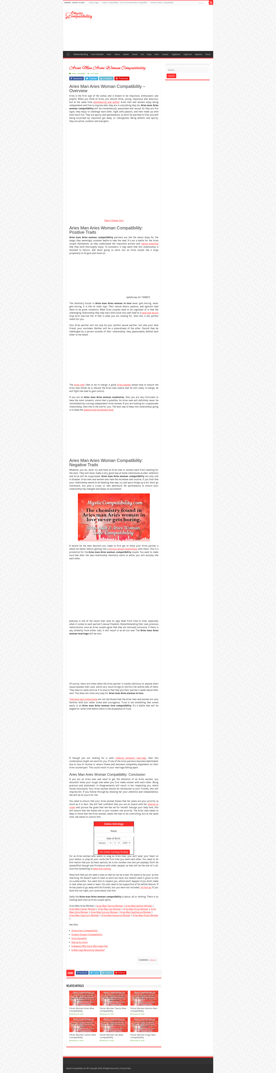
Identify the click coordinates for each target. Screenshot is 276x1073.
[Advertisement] (158, 28)
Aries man (79, 384)
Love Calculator (97, 54)
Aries (109, 54)
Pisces (207, 54)
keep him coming (102, 868)
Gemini (126, 54)
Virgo (149, 54)
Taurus (117, 54)
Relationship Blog (81, 54)
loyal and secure (149, 312)
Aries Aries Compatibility (84, 930)
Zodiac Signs (94, 3)
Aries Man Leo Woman (109, 909)
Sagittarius (176, 54)
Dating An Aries (79, 942)
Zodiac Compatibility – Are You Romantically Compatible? (124, 3)
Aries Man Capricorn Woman (84, 915)
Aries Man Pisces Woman (145, 915)
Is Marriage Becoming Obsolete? (88, 950)
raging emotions (149, 243)
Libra (157, 54)
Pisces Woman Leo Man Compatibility (111, 1036)
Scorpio (165, 54)
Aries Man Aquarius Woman (115, 915)
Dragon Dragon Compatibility (86, 934)
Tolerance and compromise (83, 699)
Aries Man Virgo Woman (135, 909)
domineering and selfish (106, 102)
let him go (146, 887)
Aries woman (124, 384)
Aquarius (198, 54)
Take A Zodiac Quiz (114, 220)
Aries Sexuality (79, 938)
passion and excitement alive (98, 409)
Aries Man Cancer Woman (82, 909)
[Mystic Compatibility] (78, 14)
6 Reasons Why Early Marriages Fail (89, 946)
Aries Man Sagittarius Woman (135, 912)
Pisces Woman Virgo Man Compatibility (143, 1036)
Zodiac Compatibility (78, 73)
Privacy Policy (125, 1068)
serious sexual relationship (123, 549)
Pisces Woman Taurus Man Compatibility (113, 1009)
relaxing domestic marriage (130, 758)
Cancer (135, 54)
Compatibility (68, 54)
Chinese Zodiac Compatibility (161, 3)
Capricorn (188, 54)
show (152, 960)
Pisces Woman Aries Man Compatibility (81, 1009)
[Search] (211, 2)
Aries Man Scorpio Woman (104, 912)
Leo (142, 54)
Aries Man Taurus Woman (109, 906)
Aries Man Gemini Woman (138, 906)
